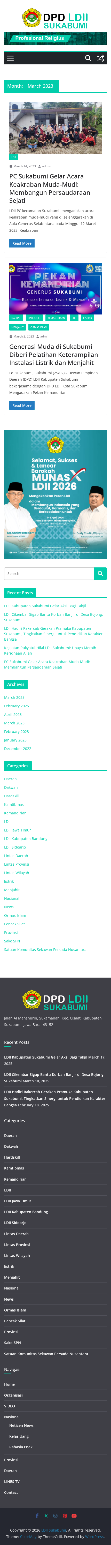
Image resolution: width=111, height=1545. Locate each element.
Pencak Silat (14, 923)
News (9, 906)
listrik (87, 318)
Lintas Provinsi (16, 864)
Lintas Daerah (16, 855)
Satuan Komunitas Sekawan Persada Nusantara (45, 949)
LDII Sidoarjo (15, 847)
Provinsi (11, 932)
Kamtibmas (14, 804)
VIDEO (9, 1406)
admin (46, 166)
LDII (13, 157)
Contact (11, 1492)
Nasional (11, 898)
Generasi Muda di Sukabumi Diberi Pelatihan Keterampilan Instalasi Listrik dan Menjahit (53, 354)
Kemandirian (56, 318)
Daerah (16, 318)
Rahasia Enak (21, 1446)
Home (9, 1384)
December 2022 (17, 748)
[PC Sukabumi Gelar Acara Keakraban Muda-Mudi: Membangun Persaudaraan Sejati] (55, 128)
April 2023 (13, 714)
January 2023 (15, 740)
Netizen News (21, 1425)
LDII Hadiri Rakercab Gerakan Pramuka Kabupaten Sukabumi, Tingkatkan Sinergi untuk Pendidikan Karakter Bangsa (53, 634)
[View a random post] (100, 58)
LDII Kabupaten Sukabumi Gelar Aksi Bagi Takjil (45, 605)
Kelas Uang (19, 1436)
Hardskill (34, 318)
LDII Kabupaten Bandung (25, 838)
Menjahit (17, 327)
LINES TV (12, 1481)
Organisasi (13, 1395)
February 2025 (16, 705)
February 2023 (16, 731)
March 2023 (14, 723)
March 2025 (14, 697)
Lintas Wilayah (16, 872)
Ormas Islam (38, 327)
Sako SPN (12, 941)
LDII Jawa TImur (17, 830)
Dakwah (11, 787)
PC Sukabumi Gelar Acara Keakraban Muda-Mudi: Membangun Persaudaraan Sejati (49, 188)
